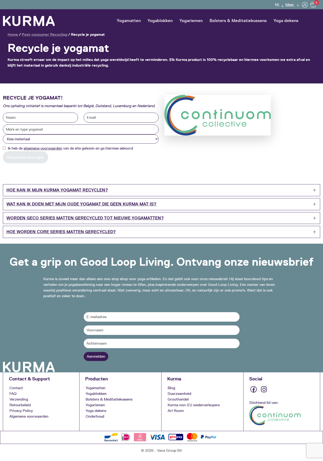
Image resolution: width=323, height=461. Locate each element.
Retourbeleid (20, 405)
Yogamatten (129, 20)
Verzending (18, 399)
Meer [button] (290, 4)
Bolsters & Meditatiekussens (238, 20)
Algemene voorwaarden (28, 416)
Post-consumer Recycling (44, 34)
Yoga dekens (286, 20)
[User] (304, 4)
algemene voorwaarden (43, 148)
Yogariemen (191, 20)
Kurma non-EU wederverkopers (194, 405)
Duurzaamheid (179, 393)
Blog (171, 388)
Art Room (176, 410)
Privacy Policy (21, 410)
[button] (278, 4)
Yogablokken (160, 20)
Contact (16, 388)
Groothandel (178, 399)
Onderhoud (95, 416)
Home (13, 34)
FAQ (13, 393)
